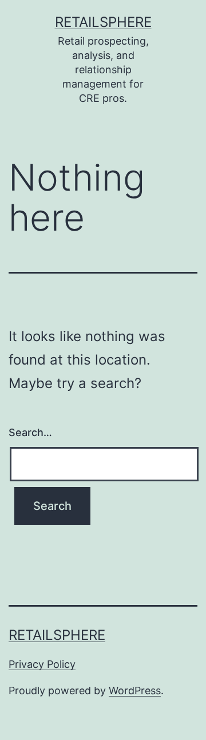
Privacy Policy (42, 664)
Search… (30, 432)
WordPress (135, 690)
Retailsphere (103, 22)
